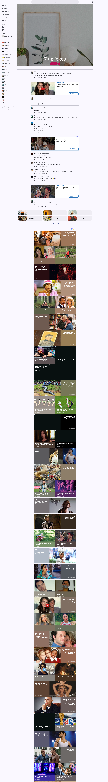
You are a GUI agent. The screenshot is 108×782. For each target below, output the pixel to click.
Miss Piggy (36, 200)
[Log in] (92, 2)
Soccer (35, 115)
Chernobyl (36, 169)
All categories (54, 223)
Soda (35, 71)
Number (35, 162)
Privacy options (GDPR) (6, 109)
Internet (35, 176)
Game (35, 122)
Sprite (35, 107)
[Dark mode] (3, 780)
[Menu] (3, 2)
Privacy (3, 107)
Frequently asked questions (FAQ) (8, 106)
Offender (36, 153)
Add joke (55, 63)
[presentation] (32, 72)
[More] (59, 63)
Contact (7, 107)
